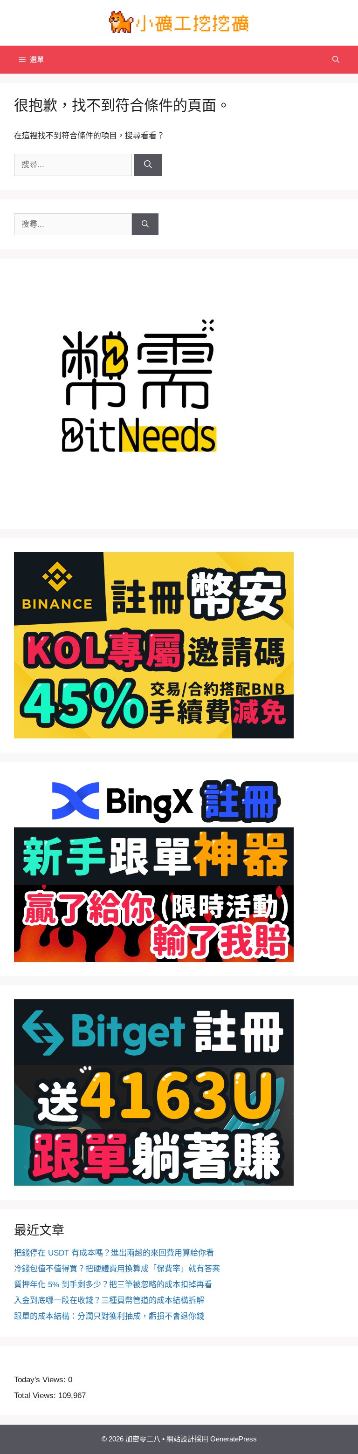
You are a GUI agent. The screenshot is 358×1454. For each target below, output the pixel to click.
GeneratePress (233, 1439)
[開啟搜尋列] (336, 60)
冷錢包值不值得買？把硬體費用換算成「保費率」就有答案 (117, 1268)
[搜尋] (148, 165)
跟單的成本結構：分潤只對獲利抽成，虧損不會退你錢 (109, 1316)
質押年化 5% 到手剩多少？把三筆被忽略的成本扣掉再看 (113, 1284)
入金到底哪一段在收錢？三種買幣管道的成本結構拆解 (109, 1300)
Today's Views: (41, 1379)
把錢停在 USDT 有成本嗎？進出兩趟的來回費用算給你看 (114, 1253)
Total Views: (36, 1395)
